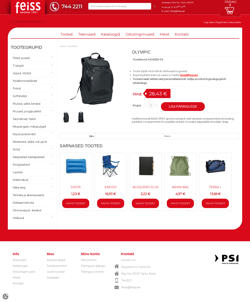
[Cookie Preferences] (5, 296)
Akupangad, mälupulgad (29, 126)
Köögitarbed (21, 164)
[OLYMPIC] (66, 117)
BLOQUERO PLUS (145, 187)
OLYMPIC (72, 46)
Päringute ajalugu (93, 266)
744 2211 (72, 6)
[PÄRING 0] (230, 10)
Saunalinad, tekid (24, 119)
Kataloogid (110, 34)
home (63, 46)
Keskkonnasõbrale (25, 81)
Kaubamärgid (56, 260)
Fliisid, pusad (21, 58)
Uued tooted (55, 271)
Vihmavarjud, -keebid (27, 210)
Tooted (66, 34)
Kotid (16, 149)
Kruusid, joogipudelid (27, 111)
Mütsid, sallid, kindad (26, 103)
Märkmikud (20, 180)
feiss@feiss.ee (177, 11)
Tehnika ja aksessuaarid (28, 195)
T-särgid (18, 65)
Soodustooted (56, 266)
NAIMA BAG (180, 187)
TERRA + (215, 187)
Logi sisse (209, 22)
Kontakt (182, 34)
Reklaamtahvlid (23, 203)
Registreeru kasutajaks (228, 22)
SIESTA (76, 187)
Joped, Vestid (22, 73)
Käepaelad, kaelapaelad (28, 157)
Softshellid (20, 96)
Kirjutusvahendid (24, 134)
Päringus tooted (92, 271)
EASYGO (111, 187)
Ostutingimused (140, 34)
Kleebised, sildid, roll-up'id (30, 142)
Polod (17, 88)
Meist (164, 34)
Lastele (18, 172)
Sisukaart (53, 277)
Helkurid (18, 218)
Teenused (87, 34)
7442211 (126, 280)
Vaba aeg (19, 187)
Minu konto (89, 260)
